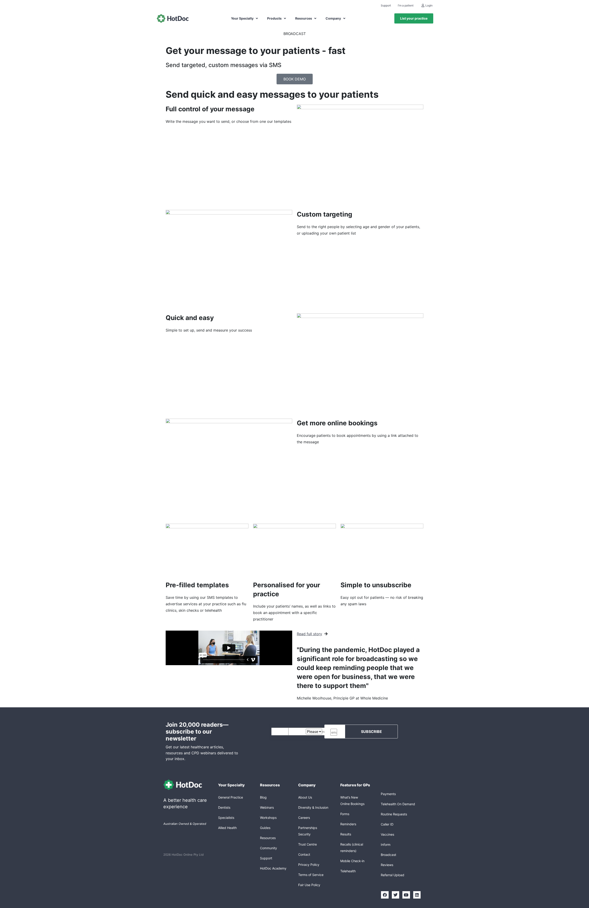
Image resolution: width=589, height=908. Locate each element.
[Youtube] (406, 895)
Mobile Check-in (352, 861)
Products (274, 18)
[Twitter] (395, 895)
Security (304, 834)
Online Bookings (352, 804)
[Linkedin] (417, 895)
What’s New (349, 797)
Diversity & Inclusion (313, 807)
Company (333, 18)
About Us (305, 797)
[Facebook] (384, 895)
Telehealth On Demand (398, 804)
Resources (303, 18)
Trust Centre (307, 844)
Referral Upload (392, 875)
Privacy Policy (308, 865)
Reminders (348, 824)
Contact (304, 854)
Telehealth (348, 871)
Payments (388, 794)
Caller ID (387, 824)
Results (345, 834)
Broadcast (388, 855)
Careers (304, 818)
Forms (344, 814)
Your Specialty (242, 18)
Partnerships (307, 828)
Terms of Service (310, 875)
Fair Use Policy (309, 885)
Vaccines (387, 834)
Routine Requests (394, 814)
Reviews (387, 865)
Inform (385, 844)
